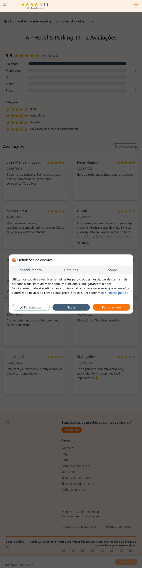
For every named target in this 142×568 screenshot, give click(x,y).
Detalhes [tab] (71, 270)
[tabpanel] (71, 286)
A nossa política (117, 293)
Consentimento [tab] (30, 270)
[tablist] (71, 270)
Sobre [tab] (112, 270)
